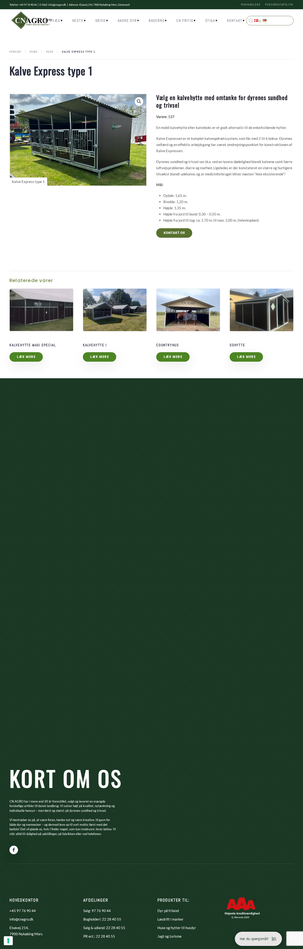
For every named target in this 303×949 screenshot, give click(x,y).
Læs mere (26, 357)
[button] (139, 101)
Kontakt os (174, 233)
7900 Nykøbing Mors (26, 934)
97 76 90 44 (101, 910)
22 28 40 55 (111, 919)
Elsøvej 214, (19, 928)
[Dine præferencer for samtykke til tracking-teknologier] (8, 940)
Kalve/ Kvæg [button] (48, 20)
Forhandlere (251, 4)
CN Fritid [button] (184, 20)
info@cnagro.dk (57, 4)
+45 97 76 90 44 (22, 910)
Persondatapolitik (279, 4)
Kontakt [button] (235, 20)
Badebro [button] (157, 20)
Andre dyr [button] (127, 20)
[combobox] (225, 135)
